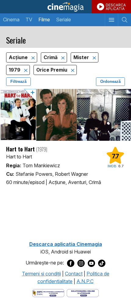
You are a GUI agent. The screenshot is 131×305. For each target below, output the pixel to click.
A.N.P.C (85, 281)
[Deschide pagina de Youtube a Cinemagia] (91, 263)
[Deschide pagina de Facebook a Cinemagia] (70, 263)
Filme (44, 19)
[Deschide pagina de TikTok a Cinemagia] (101, 263)
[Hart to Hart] (65, 115)
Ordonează (110, 81)
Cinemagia (65, 6)
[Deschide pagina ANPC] (48, 292)
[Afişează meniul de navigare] (111, 19)
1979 (15, 70)
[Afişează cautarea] (124, 19)
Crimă (51, 57)
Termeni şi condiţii (41, 274)
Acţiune (19, 57)
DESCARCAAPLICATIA (116, 7)
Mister (81, 57)
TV (29, 19)
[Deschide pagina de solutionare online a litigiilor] (83, 292)
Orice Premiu (52, 70)
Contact (74, 274)
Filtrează (18, 81)
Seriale (63, 19)
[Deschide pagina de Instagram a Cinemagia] (81, 263)
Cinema (11, 19)
